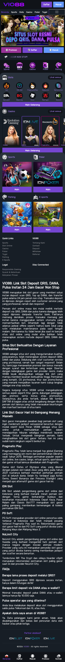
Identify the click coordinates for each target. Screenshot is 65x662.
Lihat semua (55, 77)
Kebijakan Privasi (10, 275)
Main (17, 189)
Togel (44, 12)
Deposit (36, 248)
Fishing (5, 257)
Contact (36, 246)
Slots (21, 12)
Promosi (12, 50)
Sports (14, 12)
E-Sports (6, 260)
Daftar (47, 4)
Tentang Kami (38, 243)
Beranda (5, 12)
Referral (36, 254)
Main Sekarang (32, 105)
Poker (37, 12)
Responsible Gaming (11, 269)
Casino (29, 12)
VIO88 (26, 647)
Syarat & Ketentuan (11, 272)
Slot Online (7, 246)
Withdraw (36, 251)
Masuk (59, 4)
